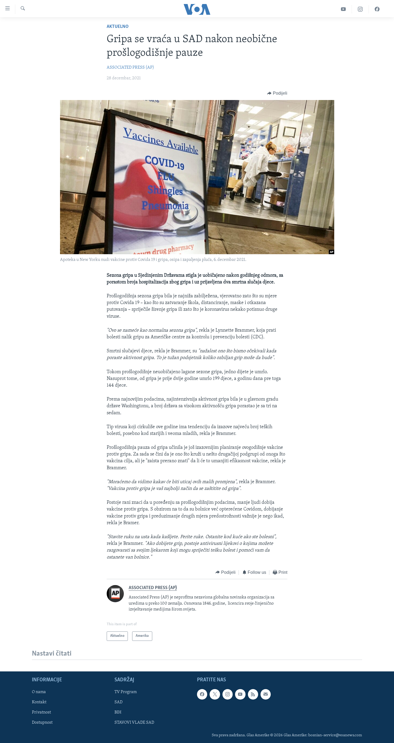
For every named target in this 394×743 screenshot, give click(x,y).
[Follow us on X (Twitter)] (215, 694)
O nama (39, 692)
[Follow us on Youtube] (240, 694)
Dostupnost (42, 722)
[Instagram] (360, 9)
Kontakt (39, 702)
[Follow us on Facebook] (202, 694)
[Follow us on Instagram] (227, 694)
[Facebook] (377, 9)
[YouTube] (343, 9)
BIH (117, 712)
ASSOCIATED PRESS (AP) (130, 67)
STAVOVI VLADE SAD (134, 722)
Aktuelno (118, 26)
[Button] (277, 93)
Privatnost (41, 712)
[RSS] (253, 694)
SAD (118, 702)
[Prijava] (266, 694)
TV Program (125, 692)
